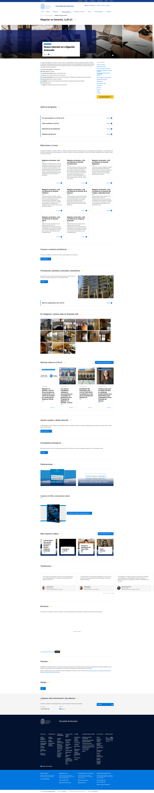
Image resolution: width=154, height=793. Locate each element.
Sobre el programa (101, 64)
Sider (103, 5)
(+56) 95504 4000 (45, 778)
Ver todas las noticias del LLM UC (104, 362)
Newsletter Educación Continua (99, 762)
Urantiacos (64, 791)
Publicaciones (100, 81)
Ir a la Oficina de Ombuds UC (104, 784)
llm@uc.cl (63, 708)
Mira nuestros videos (101, 83)
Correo (112, 0)
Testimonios (99, 85)
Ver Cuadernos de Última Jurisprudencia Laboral (79, 513)
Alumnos (93, 5)
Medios (87, 0)
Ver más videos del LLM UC (106, 533)
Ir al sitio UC (42, 0)
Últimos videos (77, 742)
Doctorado (82, 369)
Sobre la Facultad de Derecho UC (42, 738)
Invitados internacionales (87, 743)
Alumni (90, 11)
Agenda (98, 753)
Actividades (76, 744)
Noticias (98, 75)
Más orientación (83, 782)
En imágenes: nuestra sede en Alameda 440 (103, 74)
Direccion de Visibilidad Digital (49, 791)
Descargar (57, 651)
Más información (46, 431)
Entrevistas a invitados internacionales (100, 744)
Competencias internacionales (88, 744)
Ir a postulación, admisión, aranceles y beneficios (105, 97)
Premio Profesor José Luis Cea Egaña (94, 670)
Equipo (98, 91)
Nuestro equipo (43, 741)
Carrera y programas (67, 11)
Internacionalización (99, 11)
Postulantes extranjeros (102, 79)
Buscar (108, 5)
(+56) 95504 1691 (102, 780)
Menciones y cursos (101, 66)
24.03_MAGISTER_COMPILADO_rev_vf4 (47, 651)
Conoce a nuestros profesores (104, 68)
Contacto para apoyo (84, 780)
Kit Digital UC (95, 791)
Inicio (42, 11)
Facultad (48, 11)
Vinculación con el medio (80, 11)
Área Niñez (67, 742)
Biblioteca (93, 0)
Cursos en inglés (85, 749)
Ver (43, 688)
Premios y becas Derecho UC (43, 750)
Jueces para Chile (68, 750)
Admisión (80, 0)
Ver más (59, 183)
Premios (98, 89)
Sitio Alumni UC (77, 757)
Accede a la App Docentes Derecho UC (51, 744)
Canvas (98, 5)
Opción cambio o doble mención (104, 77)
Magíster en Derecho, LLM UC (48, 369)
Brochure (99, 87)
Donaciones (99, 0)
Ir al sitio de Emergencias (66, 782)
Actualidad (109, 11)
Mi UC (106, 0)
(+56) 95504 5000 (64, 780)
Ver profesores (45, 258)
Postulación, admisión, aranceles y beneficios (104, 71)
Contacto (99, 93)
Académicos (56, 11)
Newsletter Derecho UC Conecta (99, 740)
